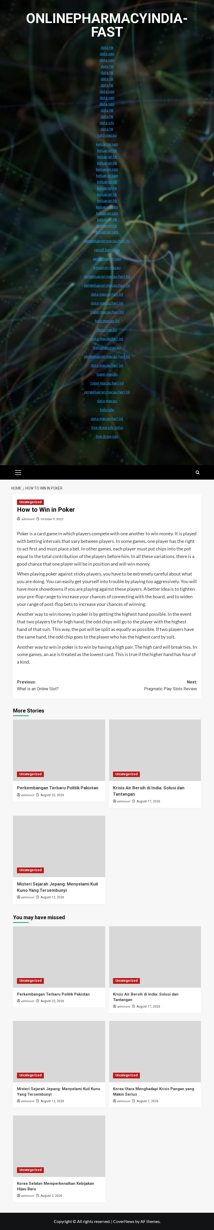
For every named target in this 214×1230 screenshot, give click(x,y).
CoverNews (123, 1221)
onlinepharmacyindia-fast (107, 25)
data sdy (107, 122)
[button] (18, 471)
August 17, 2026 (148, 801)
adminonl (27, 519)
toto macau (107, 135)
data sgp (107, 53)
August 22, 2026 (52, 795)
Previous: (38, 685)
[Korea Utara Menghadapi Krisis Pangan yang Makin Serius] (155, 1051)
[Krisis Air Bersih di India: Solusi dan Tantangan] (155, 750)
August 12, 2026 (52, 897)
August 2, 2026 (51, 1196)
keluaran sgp (107, 206)
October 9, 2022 (52, 519)
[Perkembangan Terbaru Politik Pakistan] (59, 750)
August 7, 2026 (147, 1101)
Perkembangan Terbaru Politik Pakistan (57, 787)
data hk (107, 47)
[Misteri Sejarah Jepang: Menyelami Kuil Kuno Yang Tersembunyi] (59, 846)
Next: (170, 685)
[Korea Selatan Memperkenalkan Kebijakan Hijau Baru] (59, 1146)
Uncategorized (30, 502)
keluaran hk (107, 194)
